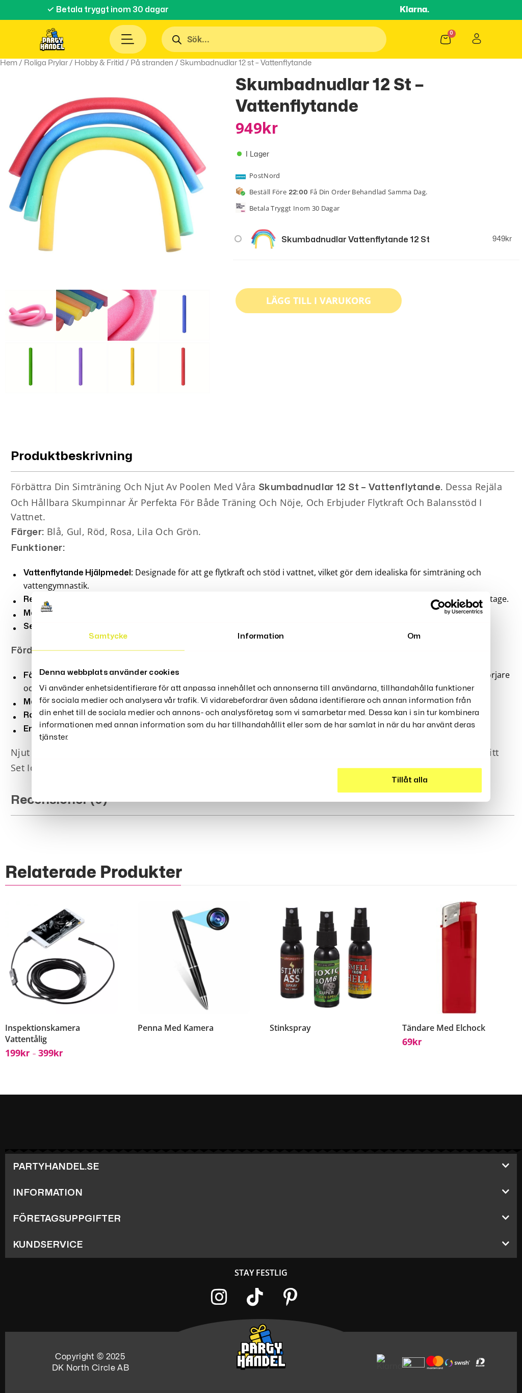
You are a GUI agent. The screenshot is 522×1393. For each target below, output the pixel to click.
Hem (8, 62)
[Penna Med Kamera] (194, 957)
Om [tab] (414, 636)
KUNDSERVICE (48, 1244)
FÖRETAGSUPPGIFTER (67, 1218)
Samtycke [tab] (108, 636)
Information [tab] (261, 636)
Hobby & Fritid (99, 62)
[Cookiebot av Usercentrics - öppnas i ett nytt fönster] (438, 606)
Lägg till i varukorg (318, 300)
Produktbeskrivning (72, 456)
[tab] (262, 804)
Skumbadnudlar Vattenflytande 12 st (355, 240)
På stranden (151, 62)
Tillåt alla (410, 780)
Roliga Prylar (46, 62)
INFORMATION (48, 1192)
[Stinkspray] (326, 957)
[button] (261, 1167)
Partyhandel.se (56, 1166)
